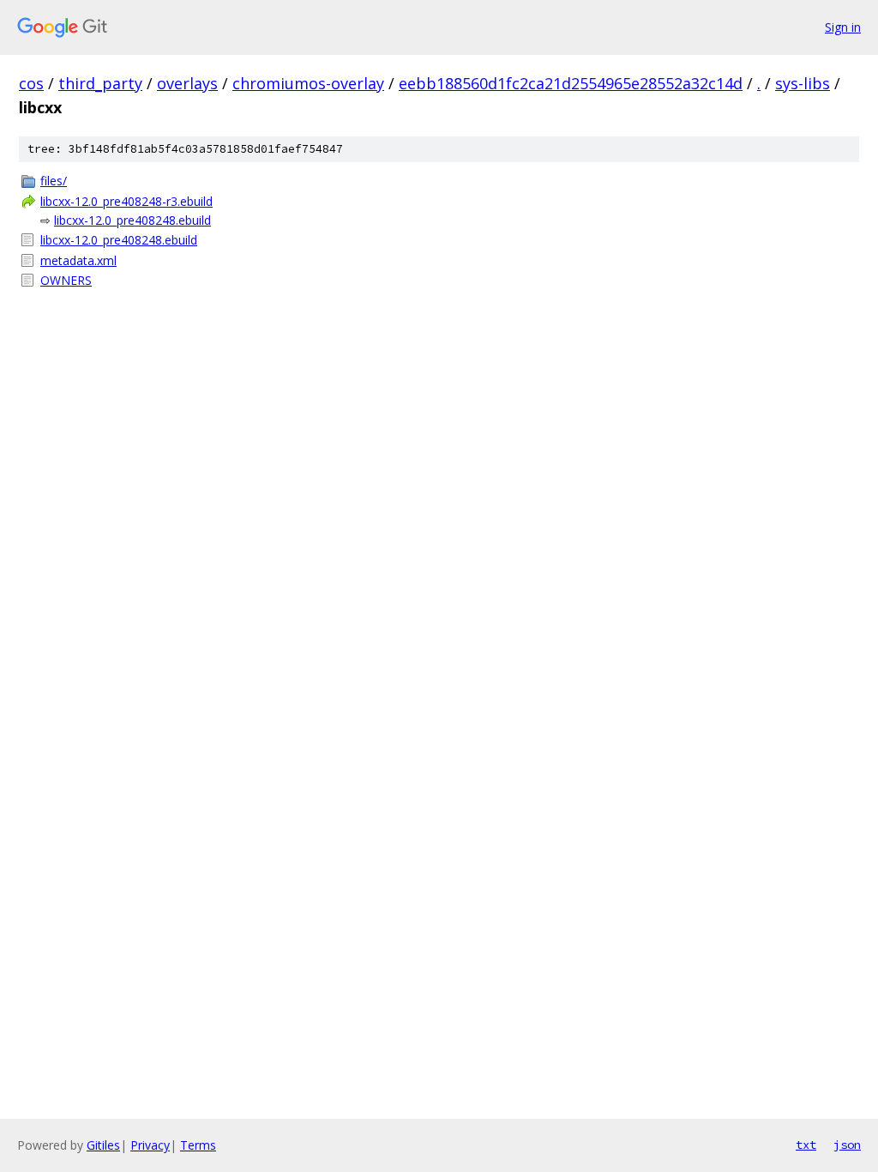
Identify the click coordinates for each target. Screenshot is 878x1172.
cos (31, 83)
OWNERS (66, 280)
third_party (100, 83)
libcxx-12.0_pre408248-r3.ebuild (126, 201)
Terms (198, 1145)
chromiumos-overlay (308, 83)
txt (806, 1144)
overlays (187, 83)
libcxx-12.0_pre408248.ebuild (132, 220)
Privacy (150, 1145)
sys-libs (802, 83)
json (847, 1144)
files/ (53, 180)
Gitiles (103, 1145)
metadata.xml (78, 260)
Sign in (843, 27)
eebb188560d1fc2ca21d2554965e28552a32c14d (571, 83)
